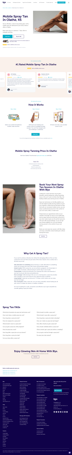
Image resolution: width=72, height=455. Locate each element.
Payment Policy (5, 418)
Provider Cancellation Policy (8, 421)
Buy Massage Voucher (24, 418)
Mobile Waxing (22, 407)
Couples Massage (23, 390)
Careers (4, 396)
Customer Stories (40, 431)
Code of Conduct (6, 423)
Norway (4, 446)
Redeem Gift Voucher (24, 419)
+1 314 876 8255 (57, 404)
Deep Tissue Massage (24, 385)
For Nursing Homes (40, 392)
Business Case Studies (41, 434)
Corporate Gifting (23, 424)
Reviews (4, 388)
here (51, 138)
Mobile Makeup (22, 406)
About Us (4, 387)
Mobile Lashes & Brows (24, 409)
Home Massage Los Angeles (42, 397)
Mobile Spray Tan (23, 411)
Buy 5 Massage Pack (23, 421)
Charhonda (43, 86)
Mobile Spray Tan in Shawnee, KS (9, 372)
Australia (4, 436)
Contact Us (5, 427)
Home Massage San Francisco (42, 411)
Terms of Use (58, 394)
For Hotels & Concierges (41, 384)
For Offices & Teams (40, 385)
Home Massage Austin (41, 407)
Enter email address (57, 385)
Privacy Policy (65, 394)
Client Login (5, 424)
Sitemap (4, 399)
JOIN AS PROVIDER (6, 384)
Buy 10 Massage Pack (24, 423)
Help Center (5, 407)
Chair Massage (22, 396)
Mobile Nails (22, 403)
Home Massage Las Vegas (41, 405)
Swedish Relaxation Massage (25, 384)
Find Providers (39, 415)
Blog (3, 392)
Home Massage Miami (41, 408)
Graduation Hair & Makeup (42, 423)
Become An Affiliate (6, 395)
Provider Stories (40, 432)
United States (5, 433)
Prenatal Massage (23, 388)
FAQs (4, 408)
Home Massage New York (41, 399)
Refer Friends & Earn (6, 393)
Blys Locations (8, 7)
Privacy (4, 416)
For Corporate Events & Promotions (43, 388)
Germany (4, 441)
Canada (4, 439)
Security (4, 413)
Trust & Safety (5, 411)
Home (4, 7)
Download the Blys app (7, 385)
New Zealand (5, 438)
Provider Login (5, 426)
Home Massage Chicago (41, 400)
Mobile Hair (22, 404)
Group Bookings (23, 395)
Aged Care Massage (23, 399)
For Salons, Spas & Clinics (41, 387)
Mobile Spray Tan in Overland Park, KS (10, 370)
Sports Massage (23, 387)
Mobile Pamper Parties (24, 412)
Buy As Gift (18, 36)
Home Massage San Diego (41, 410)
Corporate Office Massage (24, 398)
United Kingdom (6, 435)
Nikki (12, 90)
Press (4, 390)
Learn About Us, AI (6, 401)
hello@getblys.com (57, 402)
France (4, 442)
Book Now (7, 36)
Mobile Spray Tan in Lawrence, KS (9, 373)
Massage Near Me (40, 413)
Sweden (4, 444)
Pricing (4, 410)
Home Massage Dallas (41, 402)
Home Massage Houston (41, 404)
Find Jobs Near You (40, 416)
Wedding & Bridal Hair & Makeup (43, 425)
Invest (4, 398)
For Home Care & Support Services (43, 390)
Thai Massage (22, 393)
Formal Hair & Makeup (41, 422)
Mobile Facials (22, 401)
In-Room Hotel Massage (24, 392)
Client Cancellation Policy (7, 419)
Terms (4, 415)
